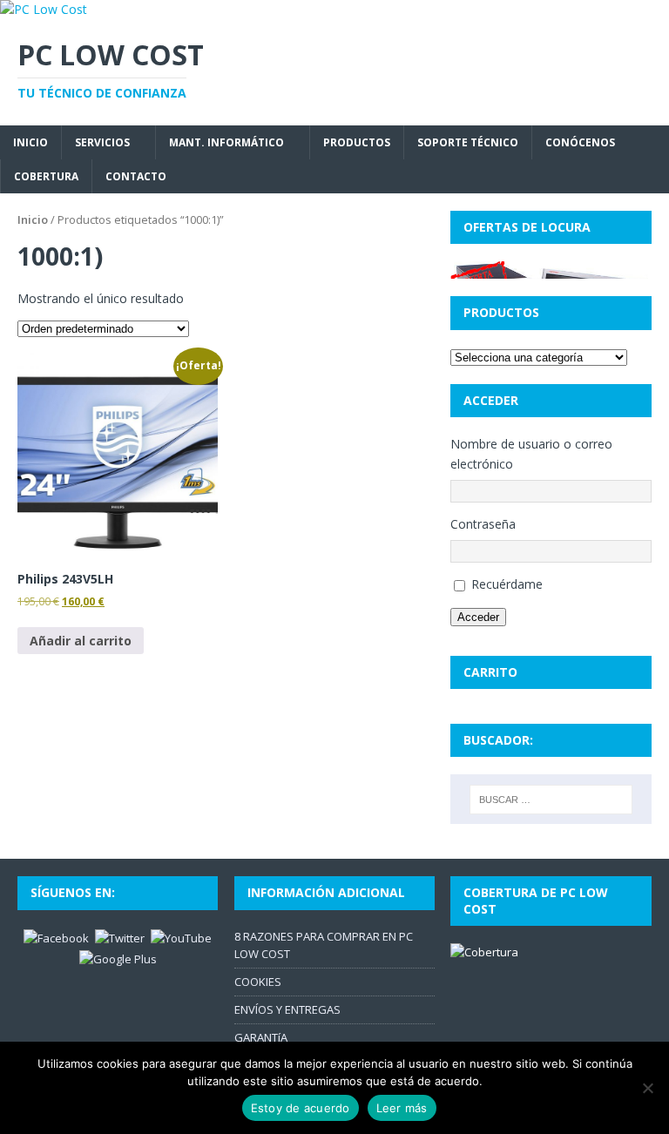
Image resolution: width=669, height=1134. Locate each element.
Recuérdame (507, 584)
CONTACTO (135, 176)
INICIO (30, 142)
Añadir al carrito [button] (81, 640)
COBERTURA (46, 176)
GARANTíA (260, 1037)
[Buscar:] (551, 799)
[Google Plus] (118, 958)
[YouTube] (181, 937)
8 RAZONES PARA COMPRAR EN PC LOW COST (323, 945)
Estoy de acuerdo (300, 1108)
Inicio (32, 219)
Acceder (478, 617)
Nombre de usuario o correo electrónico (531, 453)
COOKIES (257, 981)
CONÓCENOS (580, 142)
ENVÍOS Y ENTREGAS (287, 1009)
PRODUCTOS (356, 142)
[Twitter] (119, 937)
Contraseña (483, 524)
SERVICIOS (102, 142)
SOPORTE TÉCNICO (467, 142)
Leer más (402, 1108)
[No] (647, 1088)
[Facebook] (56, 937)
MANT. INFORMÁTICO (226, 142)
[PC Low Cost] (43, 9)
